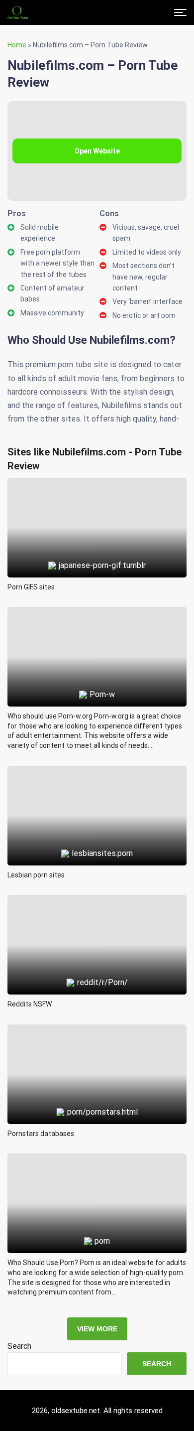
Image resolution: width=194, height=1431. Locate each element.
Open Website (97, 151)
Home (16, 45)
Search (19, 1346)
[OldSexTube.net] (17, 12)
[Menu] (180, 12)
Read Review (97, 505)
